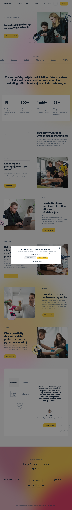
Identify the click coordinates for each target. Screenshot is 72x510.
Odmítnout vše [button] (30, 257)
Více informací (37, 254)
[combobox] (59, 248)
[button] (36, 261)
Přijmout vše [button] (42, 257)
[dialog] (36, 255)
